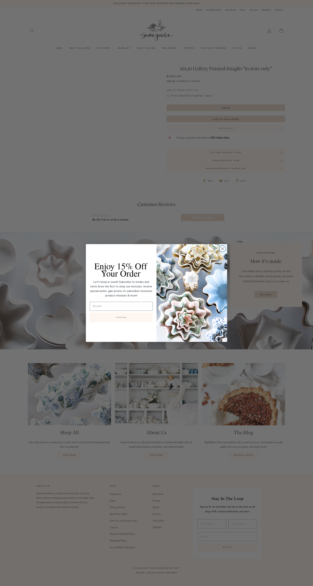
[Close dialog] (222, 249)
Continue (121, 317)
